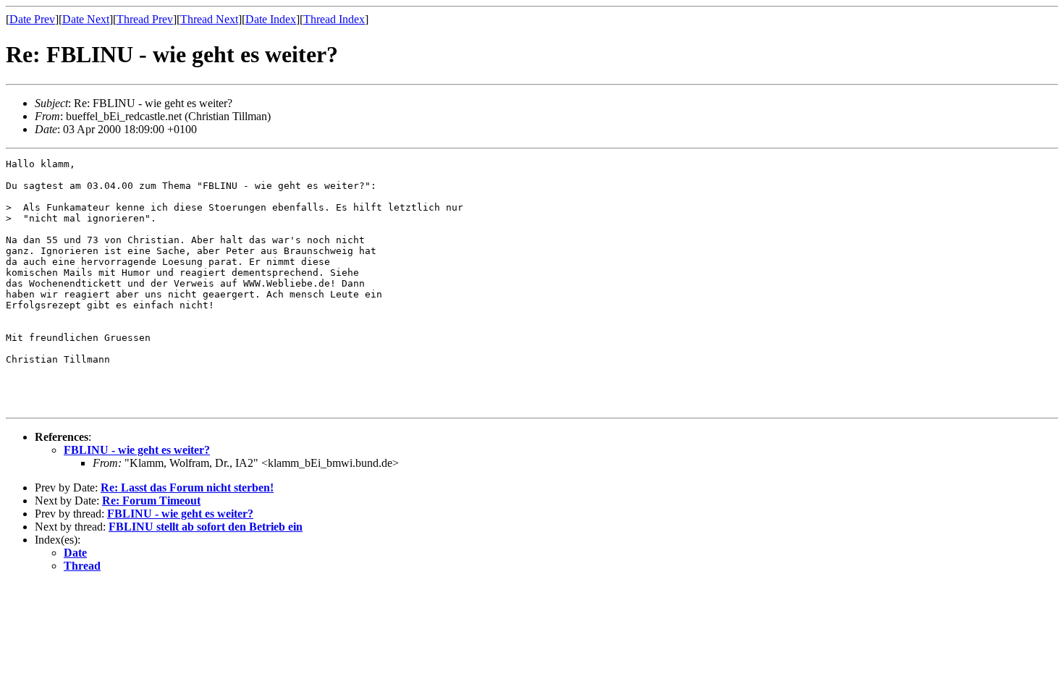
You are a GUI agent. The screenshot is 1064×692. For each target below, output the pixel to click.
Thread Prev (145, 19)
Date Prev (32, 19)
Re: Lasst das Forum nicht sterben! (187, 487)
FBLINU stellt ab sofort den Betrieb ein (206, 526)
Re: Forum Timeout (151, 500)
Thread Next (209, 19)
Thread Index (334, 19)
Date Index (270, 19)
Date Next (85, 19)
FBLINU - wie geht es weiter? (137, 450)
